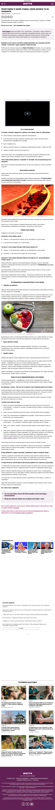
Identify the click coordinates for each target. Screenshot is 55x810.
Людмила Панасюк (6, 13)
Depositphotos (40, 216)
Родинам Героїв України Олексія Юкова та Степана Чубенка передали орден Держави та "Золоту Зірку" (13, 753)
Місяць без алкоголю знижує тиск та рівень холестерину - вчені (24, 499)
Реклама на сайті (11, 778)
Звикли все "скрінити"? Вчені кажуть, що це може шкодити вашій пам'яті (41, 752)
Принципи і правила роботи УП (24, 780)
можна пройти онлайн (10, 438)
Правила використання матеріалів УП (39, 778)
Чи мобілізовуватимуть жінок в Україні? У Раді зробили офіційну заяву (12, 704)
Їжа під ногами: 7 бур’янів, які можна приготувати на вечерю (19, 617)
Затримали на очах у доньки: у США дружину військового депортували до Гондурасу (41, 729)
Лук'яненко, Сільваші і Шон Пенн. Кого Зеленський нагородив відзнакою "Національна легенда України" (26, 610)
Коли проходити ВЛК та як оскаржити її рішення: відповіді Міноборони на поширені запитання (41, 704)
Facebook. (16, 508)
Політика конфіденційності (22, 778)
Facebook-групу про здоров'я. (24, 513)
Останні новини (8, 603)
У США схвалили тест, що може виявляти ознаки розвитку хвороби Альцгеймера (25, 614)
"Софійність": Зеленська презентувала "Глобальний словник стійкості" (22, 621)
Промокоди (35, 780)
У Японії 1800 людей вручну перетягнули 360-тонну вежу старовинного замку (10, 729)
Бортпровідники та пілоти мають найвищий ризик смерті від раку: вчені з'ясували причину (25, 606)
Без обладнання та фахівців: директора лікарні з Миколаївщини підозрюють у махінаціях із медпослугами (24, 624)
